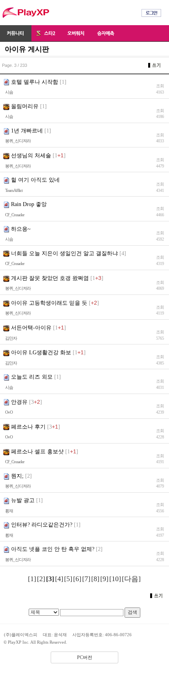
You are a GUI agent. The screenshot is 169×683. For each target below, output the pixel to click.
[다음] (131, 579)
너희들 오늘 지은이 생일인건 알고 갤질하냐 (64, 253)
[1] (32, 579)
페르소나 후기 (28, 427)
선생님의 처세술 (31, 155)
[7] (86, 579)
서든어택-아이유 (31, 328)
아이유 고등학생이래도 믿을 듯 (49, 303)
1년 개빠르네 (27, 131)
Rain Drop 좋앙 (29, 204)
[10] (115, 579)
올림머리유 (25, 106)
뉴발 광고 (23, 500)
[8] (95, 579)
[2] (41, 579)
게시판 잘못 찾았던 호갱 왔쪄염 (50, 278)
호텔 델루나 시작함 (34, 82)
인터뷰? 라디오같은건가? (41, 525)
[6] (77, 579)
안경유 (19, 402)
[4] (59, 579)
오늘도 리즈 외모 (32, 377)
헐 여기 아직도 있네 (35, 180)
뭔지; (17, 476)
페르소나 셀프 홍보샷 (37, 452)
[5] (68, 579)
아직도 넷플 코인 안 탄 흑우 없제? (52, 549)
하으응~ (21, 229)
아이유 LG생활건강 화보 (41, 352)
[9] (104, 579)
